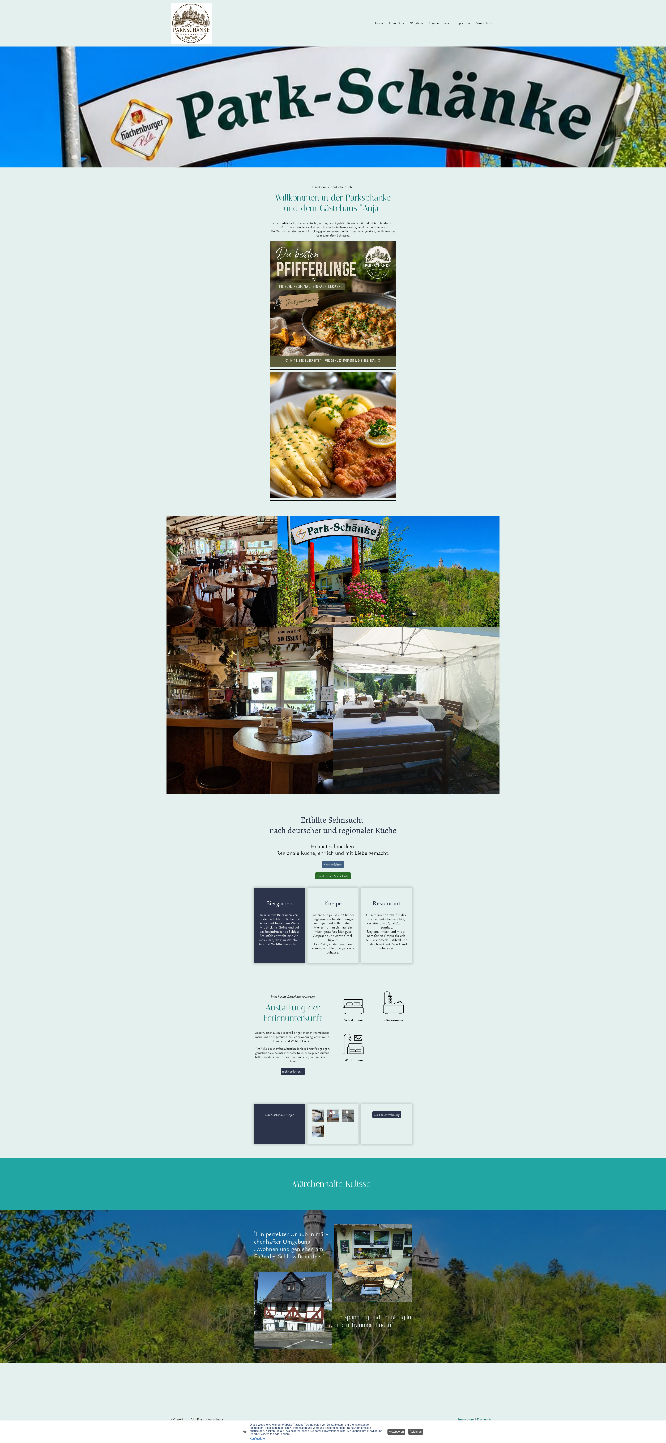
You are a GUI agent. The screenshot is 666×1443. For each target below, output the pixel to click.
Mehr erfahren (332, 864)
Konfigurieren (258, 1438)
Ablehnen (416, 1431)
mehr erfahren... (292, 1071)
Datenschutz (486, 1419)
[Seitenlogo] (191, 23)
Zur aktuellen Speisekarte (333, 876)
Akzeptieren (396, 1431)
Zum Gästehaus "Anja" (279, 1114)
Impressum (466, 1419)
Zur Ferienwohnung (387, 1114)
